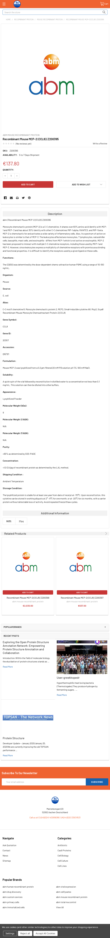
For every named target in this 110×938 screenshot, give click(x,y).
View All (60, 907)
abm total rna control (66, 902)
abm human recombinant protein (18, 886)
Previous (102, 533)
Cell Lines (62, 865)
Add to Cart (28, 592)
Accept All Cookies (45, 933)
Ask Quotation (9, 845)
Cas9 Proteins (64, 850)
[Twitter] (23, 197)
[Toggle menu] (4, 4)
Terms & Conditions (15, 922)
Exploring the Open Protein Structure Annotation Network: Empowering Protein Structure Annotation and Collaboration (26, 647)
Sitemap (7, 860)
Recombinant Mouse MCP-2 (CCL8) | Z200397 (82, 597)
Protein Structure (13, 738)
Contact (6, 850)
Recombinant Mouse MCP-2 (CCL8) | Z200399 (28, 597)
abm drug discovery (12, 891)
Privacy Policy (95, 922)
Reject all (25, 933)
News (5, 855)
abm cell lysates (63, 891)
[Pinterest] (29, 197)
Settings (10, 933)
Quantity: (8, 169)
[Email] (11, 197)
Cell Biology (63, 855)
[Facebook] (5, 197)
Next (105, 533)
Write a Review (100, 143)
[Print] (17, 197)
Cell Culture (63, 860)
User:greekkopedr (68, 677)
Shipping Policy (41, 922)
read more (8, 666)
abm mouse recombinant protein (71, 897)
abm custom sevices (12, 897)
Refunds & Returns (68, 922)
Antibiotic (62, 845)
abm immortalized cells (14, 907)
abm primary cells (11, 902)
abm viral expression (66, 886)
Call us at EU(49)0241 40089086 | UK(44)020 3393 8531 (55, 817)
